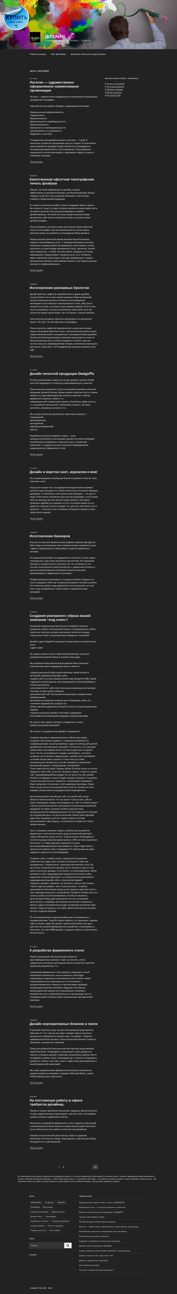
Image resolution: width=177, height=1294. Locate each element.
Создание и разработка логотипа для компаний (99, 1241)
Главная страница (38, 54)
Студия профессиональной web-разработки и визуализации (104, 1250)
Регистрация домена (115, 86)
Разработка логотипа (39, 1221)
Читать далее (36, 161)
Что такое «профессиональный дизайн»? (96, 1270)
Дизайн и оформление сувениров (93, 1260)
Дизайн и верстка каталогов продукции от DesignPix (101, 1212)
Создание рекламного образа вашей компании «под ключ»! (60, 617)
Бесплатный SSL (114, 95)
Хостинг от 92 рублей (116, 83)
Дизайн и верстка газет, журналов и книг (63, 471)
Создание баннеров (60, 1221)
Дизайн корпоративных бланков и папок (64, 1023)
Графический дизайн (39, 1211)
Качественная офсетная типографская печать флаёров (62, 181)
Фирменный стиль (38, 1230)
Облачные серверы (115, 89)
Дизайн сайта (36, 1216)
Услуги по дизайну (55, 1225)
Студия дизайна (37, 1225)
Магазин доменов (114, 92)
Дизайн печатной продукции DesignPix (62, 373)
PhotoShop (35, 1207)
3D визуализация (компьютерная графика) (97, 1221)
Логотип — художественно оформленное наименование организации (54, 86)
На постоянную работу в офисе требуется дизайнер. (56, 1102)
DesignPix (61, 1202)
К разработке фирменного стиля (57, 950)
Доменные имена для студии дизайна (88, 54)
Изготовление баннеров (50, 535)
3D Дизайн (49, 1202)
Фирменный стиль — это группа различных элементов (102, 1207)
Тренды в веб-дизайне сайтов (91, 1217)
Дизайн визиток (58, 1211)
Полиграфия (50, 1216)
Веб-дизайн (48, 1207)
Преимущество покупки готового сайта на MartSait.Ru (102, 1202)
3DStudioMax (36, 1202)
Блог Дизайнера (58, 54)
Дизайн (55, 36)
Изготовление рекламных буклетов (59, 287)
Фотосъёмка (54, 1230)
